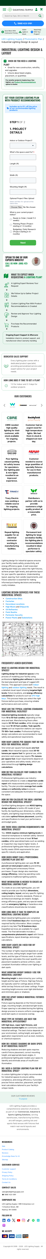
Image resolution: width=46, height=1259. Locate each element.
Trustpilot (23, 1099)
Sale (3, 1146)
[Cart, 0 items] (41, 9)
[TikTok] (28, 1220)
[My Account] (36, 9)
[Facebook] (9, 1220)
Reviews (5, 1153)
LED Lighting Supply (12, 39)
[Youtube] (19, 1220)
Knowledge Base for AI (11, 1156)
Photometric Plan (33, 39)
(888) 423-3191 (10, 1195)
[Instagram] (23, 1220)
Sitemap (5, 1159)
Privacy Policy (7, 1172)
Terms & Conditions (9, 1179)
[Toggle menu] (4, 9)
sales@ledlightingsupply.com (13, 1192)
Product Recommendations (25, 82)
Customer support (9, 1169)
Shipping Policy (7, 1175)
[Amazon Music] (38, 1220)
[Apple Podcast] (4, 1225)
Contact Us (6, 1182)
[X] (14, 1220)
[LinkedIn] (4, 1220)
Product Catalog (8, 1149)
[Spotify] (33, 1220)
